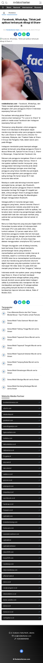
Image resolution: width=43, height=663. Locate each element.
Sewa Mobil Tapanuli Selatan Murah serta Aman (24, 355)
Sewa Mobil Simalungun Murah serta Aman (22, 371)
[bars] (39, 2)
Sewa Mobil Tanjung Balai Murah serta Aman (23, 363)
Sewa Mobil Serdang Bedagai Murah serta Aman (22, 387)
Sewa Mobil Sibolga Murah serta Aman (23, 379)
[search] (3, 2)
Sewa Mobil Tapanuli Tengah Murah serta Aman (24, 346)
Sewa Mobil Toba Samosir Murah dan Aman (22, 322)
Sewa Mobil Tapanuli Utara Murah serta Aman (23, 338)
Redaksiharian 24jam (12, 30)
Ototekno (12, 13)
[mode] (6, 2)
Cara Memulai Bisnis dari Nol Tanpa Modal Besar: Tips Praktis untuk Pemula (23, 313)
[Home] (3, 7)
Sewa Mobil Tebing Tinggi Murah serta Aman (23, 330)
